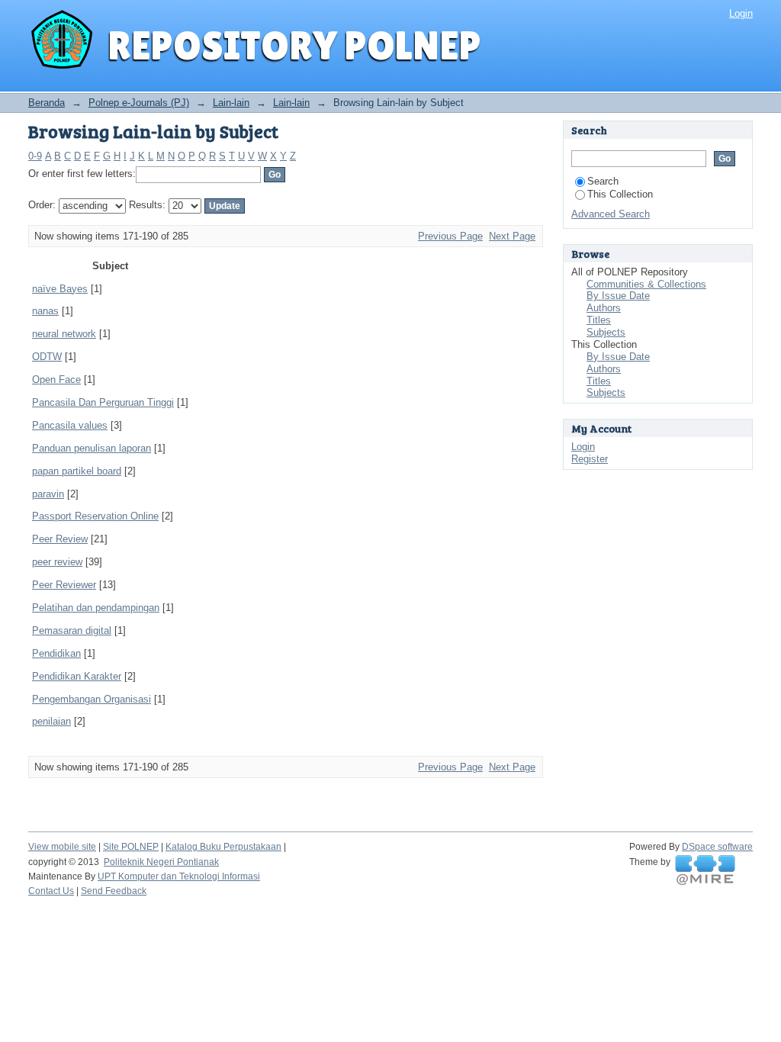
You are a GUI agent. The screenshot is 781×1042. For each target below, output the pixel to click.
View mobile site (62, 846)
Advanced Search (610, 214)
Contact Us (51, 891)
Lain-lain (231, 102)
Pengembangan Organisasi (91, 699)
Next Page (512, 236)
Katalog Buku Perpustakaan (223, 846)
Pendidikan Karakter (76, 676)
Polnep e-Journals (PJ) (138, 102)
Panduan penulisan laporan (91, 448)
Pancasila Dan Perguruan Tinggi (103, 402)
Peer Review (60, 539)
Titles (599, 320)
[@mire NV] (705, 870)
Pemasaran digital (71, 630)
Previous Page (450, 236)
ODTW (47, 356)
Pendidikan (56, 653)
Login (741, 13)
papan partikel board (76, 471)
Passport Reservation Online (95, 516)
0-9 (35, 156)
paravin (48, 494)
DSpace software (717, 846)
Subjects (606, 332)
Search (603, 181)
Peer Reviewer (64, 584)
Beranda (46, 102)
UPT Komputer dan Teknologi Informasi (179, 876)
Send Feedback (113, 891)
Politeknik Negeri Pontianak (161, 862)
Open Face (56, 379)
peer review (57, 562)
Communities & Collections (646, 284)
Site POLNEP (131, 846)
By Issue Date (618, 295)
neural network (64, 333)
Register (589, 459)
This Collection (620, 194)
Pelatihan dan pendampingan (95, 607)
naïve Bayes (60, 288)
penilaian (51, 721)
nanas (45, 311)
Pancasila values (70, 425)
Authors (604, 308)
